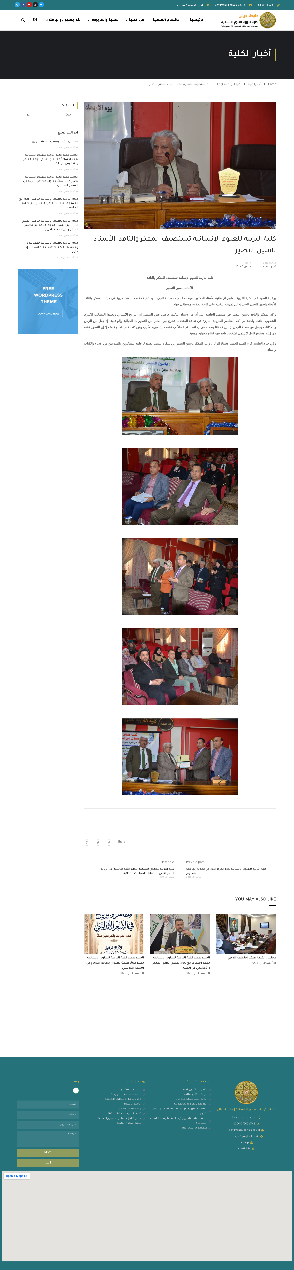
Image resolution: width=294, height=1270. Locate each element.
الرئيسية (196, 20)
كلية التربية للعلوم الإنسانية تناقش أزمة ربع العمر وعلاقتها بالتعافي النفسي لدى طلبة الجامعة (48, 203)
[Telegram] (17, 4)
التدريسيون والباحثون (64, 20)
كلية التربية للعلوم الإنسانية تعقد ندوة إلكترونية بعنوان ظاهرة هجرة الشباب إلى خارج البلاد (51, 247)
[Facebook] (109, 843)
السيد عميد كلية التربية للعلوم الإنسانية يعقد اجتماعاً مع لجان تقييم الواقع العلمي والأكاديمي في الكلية (181, 963)
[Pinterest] (87, 843)
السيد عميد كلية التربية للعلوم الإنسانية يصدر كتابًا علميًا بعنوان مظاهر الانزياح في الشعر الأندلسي (115, 963)
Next (47, 1152)
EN (35, 20)
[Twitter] (41, 4)
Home (272, 84)
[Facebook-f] (23, 4)
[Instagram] (35, 4)
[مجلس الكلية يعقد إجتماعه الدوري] (246, 934)
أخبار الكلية (254, 84)
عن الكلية (136, 20)
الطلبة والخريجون (105, 20)
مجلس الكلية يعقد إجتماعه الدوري (252, 958)
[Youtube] (29, 4)
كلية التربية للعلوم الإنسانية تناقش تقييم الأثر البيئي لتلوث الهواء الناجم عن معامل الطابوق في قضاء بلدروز (50, 225)
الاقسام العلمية (167, 20)
